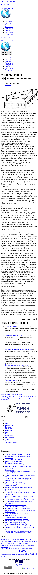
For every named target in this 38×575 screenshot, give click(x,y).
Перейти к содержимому (9, 1)
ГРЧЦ (23, 543)
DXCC (23, 539)
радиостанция (6, 554)
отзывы (3, 551)
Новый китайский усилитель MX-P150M (18, 526)
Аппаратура (9, 27)
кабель (30, 548)
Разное (7, 30)
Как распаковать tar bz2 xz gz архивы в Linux (19, 499)
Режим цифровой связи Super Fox (16, 524)
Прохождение (9, 437)
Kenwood (19, 541)
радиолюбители (29, 551)
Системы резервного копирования (16, 519)
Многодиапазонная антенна (8, 545)
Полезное (8, 23)
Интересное (9, 28)
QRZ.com (28, 541)
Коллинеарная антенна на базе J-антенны (18, 533)
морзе (34, 548)
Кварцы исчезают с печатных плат (16, 513)
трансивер (31, 553)
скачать (14, 554)
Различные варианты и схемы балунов (17, 454)
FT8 (30, 539)
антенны (14, 548)
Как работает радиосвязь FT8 (14, 465)
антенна (6, 547)
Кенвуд (29, 543)
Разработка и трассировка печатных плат (18, 531)
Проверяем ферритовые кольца (15, 498)
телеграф (20, 554)
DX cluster (8, 21)
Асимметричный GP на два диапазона (17, 508)
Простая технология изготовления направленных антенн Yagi (16, 366)
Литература (9, 34)
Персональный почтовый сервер (15, 505)
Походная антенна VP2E (13, 515)
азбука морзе (31, 545)
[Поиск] (26, 417)
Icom (9, 541)
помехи (7, 551)
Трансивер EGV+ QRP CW (14, 459)
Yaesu (16, 543)
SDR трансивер (4, 543)
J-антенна (13, 541)
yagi (20, 543)
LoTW (24, 541)
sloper (9, 543)
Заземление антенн (11, 381)
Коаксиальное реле (11, 326)
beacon (7, 539)
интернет (26, 548)
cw (13, 539)
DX (21, 539)
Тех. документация (11, 442)
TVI (13, 543)
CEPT (10, 539)
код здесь (19, 565)
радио (22, 550)
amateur (3, 539)
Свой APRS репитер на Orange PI (16, 506)
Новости (7, 432)
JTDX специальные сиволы (14, 482)
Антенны (8, 25)
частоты (3, 556)
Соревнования (9, 441)
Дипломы (8, 427)
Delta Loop (16, 539)
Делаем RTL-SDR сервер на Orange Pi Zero (19, 496)
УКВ (26, 545)
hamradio (4, 541)
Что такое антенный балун (13, 463)
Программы (9, 32)
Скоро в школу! (10, 470)
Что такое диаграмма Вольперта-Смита (18, 491)
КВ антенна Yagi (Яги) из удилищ (16, 335)
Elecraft (27, 539)
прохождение (14, 551)
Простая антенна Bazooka (13, 461)
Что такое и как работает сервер (15, 522)
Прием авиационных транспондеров (17, 520)
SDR (35, 541)
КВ (26, 543)
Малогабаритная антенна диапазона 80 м (18, 349)
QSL (32, 541)
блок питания (20, 548)
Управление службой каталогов (15, 517)
